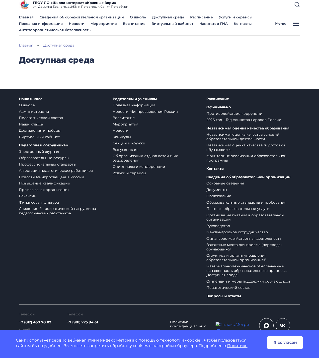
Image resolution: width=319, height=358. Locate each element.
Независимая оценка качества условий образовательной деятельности (242, 136)
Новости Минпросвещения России (51, 177)
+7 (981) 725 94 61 (82, 322)
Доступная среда (168, 17)
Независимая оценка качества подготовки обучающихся (245, 147)
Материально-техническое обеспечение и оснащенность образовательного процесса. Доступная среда (246, 270)
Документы (216, 189)
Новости (76, 23)
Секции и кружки (129, 143)
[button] (297, 4)
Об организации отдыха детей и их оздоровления (145, 158)
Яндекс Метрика (117, 340)
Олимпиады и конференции (139, 166)
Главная (26, 17)
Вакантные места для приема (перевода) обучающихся (244, 246)
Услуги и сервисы (235, 17)
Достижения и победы (40, 130)
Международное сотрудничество (237, 232)
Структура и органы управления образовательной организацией (236, 257)
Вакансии (28, 196)
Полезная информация (41, 23)
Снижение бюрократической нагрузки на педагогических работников (57, 210)
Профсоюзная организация (44, 189)
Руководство (218, 226)
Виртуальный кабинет (172, 23)
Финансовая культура (39, 202)
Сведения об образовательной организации (82, 17)
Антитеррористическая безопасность (54, 30)
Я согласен (285, 342)
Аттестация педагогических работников (56, 170)
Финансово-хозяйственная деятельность (243, 238)
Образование (218, 196)
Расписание (201, 17)
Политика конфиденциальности (188, 326)
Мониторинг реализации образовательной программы (246, 158)
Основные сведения (225, 183)
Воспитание (134, 23)
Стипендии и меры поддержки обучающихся (248, 281)
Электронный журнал (39, 151)
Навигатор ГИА (213, 23)
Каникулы (122, 137)
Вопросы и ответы (223, 296)
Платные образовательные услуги (238, 208)
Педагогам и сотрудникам (43, 145)
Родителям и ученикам (135, 99)
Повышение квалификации (44, 183)
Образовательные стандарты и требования (246, 202)
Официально (218, 107)
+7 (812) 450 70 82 (35, 322)
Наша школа (30, 99)
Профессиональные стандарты (47, 164)
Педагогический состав (41, 118)
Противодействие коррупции (234, 113)
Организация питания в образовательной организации (245, 217)
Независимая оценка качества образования (248, 128)
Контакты (243, 23)
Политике (237, 345)
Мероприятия (103, 23)
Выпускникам (125, 149)
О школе (138, 17)
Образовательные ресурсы (44, 158)
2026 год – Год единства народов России (243, 120)
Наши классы (31, 124)
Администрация (34, 111)
